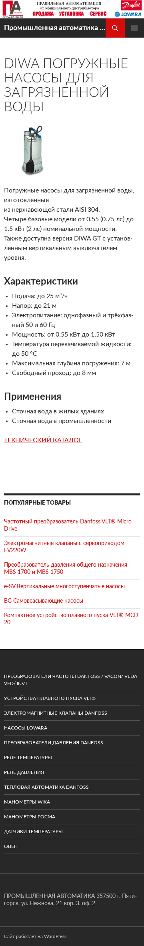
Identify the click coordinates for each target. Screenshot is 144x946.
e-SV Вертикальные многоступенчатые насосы (64, 586)
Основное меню (134, 28)
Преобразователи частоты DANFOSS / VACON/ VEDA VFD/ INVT (70, 680)
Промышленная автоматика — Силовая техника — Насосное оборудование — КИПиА (55, 28)
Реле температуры (28, 757)
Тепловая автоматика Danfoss (46, 787)
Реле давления (24, 772)
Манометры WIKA (27, 802)
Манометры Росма (29, 816)
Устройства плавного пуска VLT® (50, 698)
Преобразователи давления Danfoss (53, 742)
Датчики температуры (33, 831)
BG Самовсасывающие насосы (43, 601)
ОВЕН (11, 846)
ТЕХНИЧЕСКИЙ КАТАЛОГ (43, 440)
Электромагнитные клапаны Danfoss (55, 713)
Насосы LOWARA (25, 728)
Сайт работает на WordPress (35, 936)
